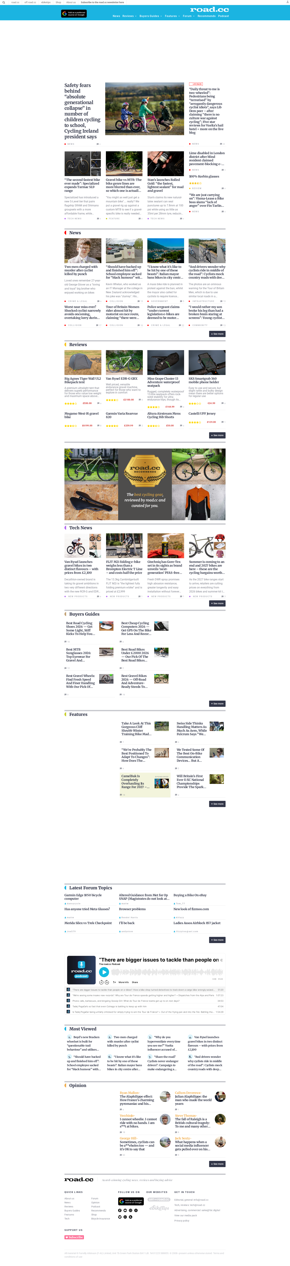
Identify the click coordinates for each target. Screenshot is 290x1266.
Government (159, 301)
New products (77, 596)
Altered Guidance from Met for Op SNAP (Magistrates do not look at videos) (143, 898)
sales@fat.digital (211, 1210)
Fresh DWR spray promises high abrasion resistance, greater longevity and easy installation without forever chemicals (163, 587)
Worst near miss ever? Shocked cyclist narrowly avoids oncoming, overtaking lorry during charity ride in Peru (82, 314)
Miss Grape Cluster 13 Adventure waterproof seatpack (163, 382)
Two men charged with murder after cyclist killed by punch (81, 270)
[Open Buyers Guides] (161, 16)
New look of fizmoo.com (191, 909)
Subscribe (76, 1237)
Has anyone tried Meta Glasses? (87, 909)
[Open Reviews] (135, 16)
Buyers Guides (72, 1210)
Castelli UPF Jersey (202, 413)
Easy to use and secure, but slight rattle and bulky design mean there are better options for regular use (206, 392)
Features (69, 1214)
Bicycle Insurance (100, 1218)
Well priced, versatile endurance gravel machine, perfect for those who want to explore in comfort (123, 388)
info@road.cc (201, 1199)
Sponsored (162, 777)
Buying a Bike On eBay (190, 895)
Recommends (98, 1210)
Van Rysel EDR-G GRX (121, 379)
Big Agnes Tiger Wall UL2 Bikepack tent (82, 380)
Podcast (95, 1206)
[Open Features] (179, 16)
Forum (94, 1198)
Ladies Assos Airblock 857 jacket (197, 923)
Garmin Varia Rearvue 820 (122, 415)
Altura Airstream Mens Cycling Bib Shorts (164, 415)
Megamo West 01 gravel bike (81, 415)
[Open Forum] (193, 16)
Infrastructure (203, 301)
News (67, 1202)
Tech (66, 1218)
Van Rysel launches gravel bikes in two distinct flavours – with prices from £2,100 (81, 567)
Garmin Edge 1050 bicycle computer (83, 897)
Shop (94, 1214)
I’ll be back (127, 923)
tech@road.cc (197, 1205)
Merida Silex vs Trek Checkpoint (88, 923)
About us (69, 1198)
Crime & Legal (77, 301)
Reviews (68, 1206)
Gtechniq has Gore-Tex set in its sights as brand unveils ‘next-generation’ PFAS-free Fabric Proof (165, 569)
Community (200, 325)
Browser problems (132, 909)
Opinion (95, 1202)
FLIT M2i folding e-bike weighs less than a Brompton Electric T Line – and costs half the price (124, 567)
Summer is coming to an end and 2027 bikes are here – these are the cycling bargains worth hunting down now (207, 569)
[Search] (4, 3)
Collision (116, 301)
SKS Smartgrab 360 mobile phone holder (204, 380)
